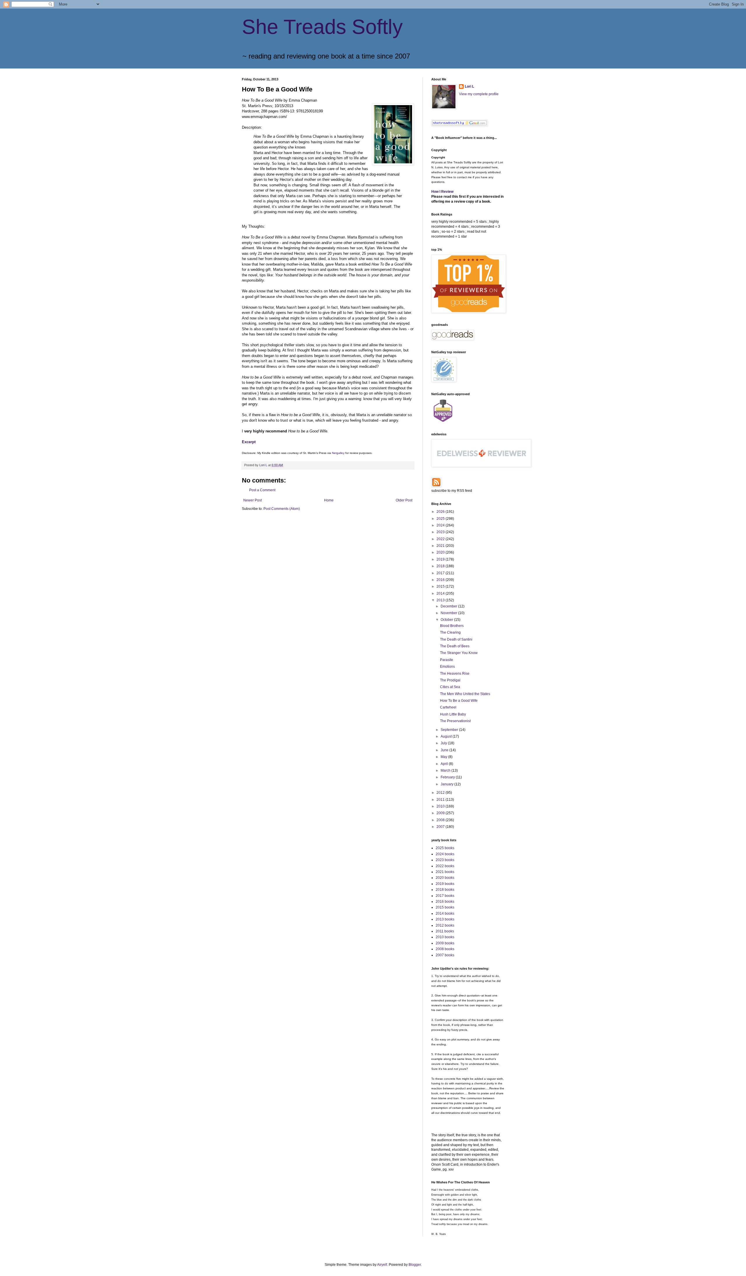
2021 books (445, 872)
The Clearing (450, 632)
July (444, 743)
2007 (441, 827)
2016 (441, 580)
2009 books (445, 943)
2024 (441, 525)
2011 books (445, 931)
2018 (441, 566)
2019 (441, 559)
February (448, 777)
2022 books (445, 866)
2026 (441, 512)
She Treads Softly (322, 26)
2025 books (445, 848)
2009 (441, 813)
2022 (441, 539)
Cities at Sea (450, 687)
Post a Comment (262, 490)
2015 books (445, 907)
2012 (441, 793)
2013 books (445, 919)
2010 (441, 806)
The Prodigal (450, 680)
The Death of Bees (454, 646)
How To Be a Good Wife (459, 701)
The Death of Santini (456, 639)
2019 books (445, 884)
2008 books (445, 949)
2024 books (445, 854)
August (447, 736)
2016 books (445, 901)
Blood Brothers (452, 626)
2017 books (445, 896)
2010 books (445, 937)
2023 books (445, 860)
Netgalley (338, 453)
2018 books (445, 890)
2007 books (445, 955)
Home (329, 500)
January (447, 784)
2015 (441, 586)
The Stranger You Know (459, 653)
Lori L (469, 86)
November (449, 613)
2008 (441, 820)
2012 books (445, 925)
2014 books (445, 913)
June (445, 750)
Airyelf (382, 1265)
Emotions (447, 666)
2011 (441, 800)
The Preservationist (455, 721)
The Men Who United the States (465, 694)
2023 (441, 532)
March (446, 770)
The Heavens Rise (454, 673)
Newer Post (252, 500)
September (450, 730)
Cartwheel (448, 707)
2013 (441, 600)
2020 (441, 552)
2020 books (445, 878)
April (445, 764)
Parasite (446, 660)
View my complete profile (479, 94)
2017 (441, 573)
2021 (441, 546)
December (449, 606)
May (444, 757)
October (447, 620)
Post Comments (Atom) (281, 509)
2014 (441, 593)
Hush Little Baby (453, 714)
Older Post (404, 500)
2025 (441, 519)
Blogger (415, 1265)
